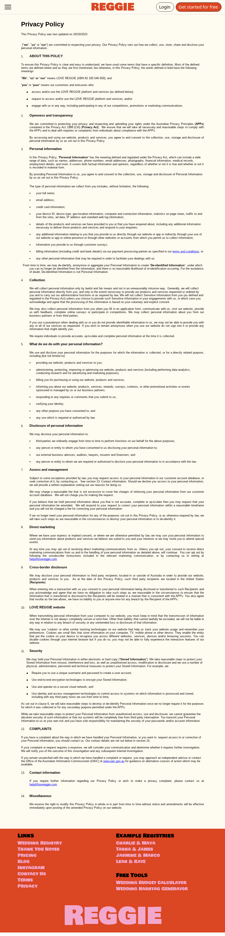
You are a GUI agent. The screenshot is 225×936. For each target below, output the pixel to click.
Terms (25, 880)
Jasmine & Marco (138, 855)
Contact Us (32, 873)
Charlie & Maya (135, 843)
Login (166, 7)
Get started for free (200, 7)
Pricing (27, 855)
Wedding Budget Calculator (151, 882)
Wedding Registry (40, 843)
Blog (24, 861)
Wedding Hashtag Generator (152, 888)
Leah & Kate (130, 861)
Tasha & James (134, 849)
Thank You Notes (39, 849)
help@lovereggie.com (43, 559)
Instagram (31, 867)
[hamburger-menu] (8, 7)
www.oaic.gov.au (113, 761)
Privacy (28, 886)
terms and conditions (185, 251)
